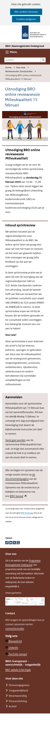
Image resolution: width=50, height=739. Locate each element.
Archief (13, 706)
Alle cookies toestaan (26, 11)
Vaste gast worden (15, 440)
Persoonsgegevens (19, 685)
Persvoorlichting (18, 701)
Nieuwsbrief (15, 641)
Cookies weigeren (26, 19)
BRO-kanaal (18, 496)
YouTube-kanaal (17, 654)
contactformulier (14, 628)
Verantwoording (18, 695)
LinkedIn (13, 647)
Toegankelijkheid (18, 690)
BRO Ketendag (27, 513)
